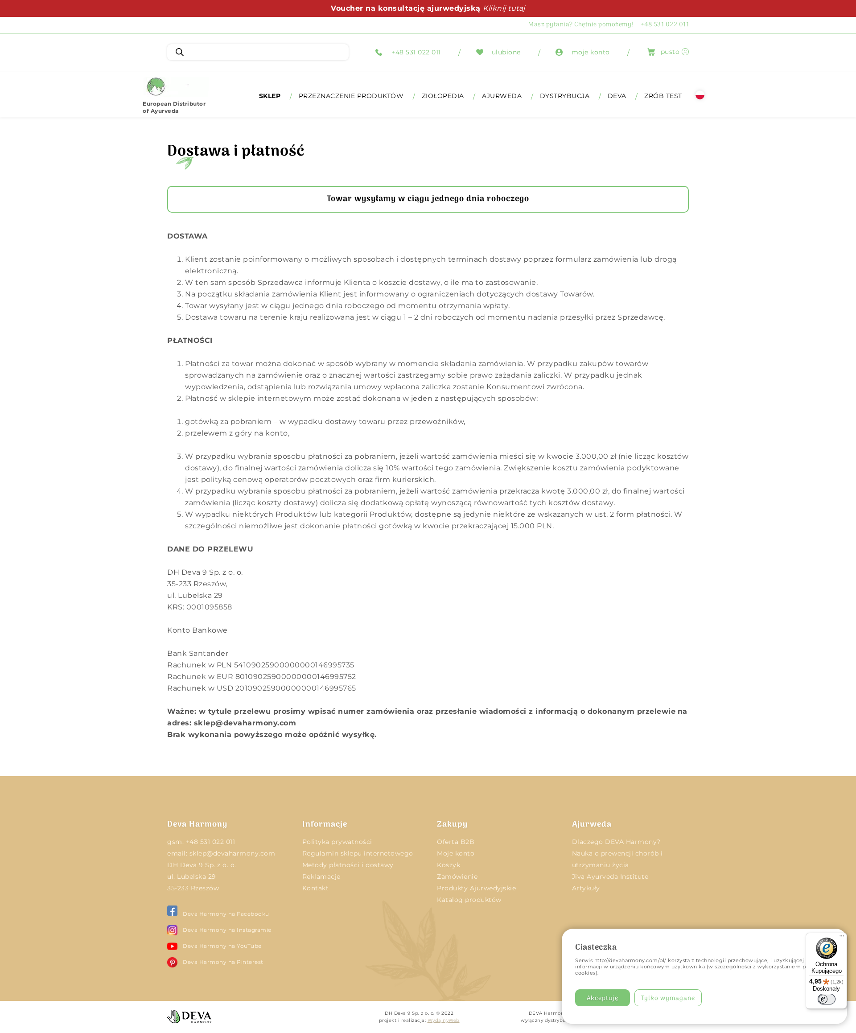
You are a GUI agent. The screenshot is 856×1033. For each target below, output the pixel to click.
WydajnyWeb (444, 1020)
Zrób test (663, 96)
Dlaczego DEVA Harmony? (616, 842)
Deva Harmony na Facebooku (226, 913)
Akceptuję (602, 998)
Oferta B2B (455, 842)
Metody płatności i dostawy (348, 865)
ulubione (506, 52)
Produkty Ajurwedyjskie (476, 888)
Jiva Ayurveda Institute (610, 876)
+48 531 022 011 (416, 52)
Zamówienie (457, 876)
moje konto (591, 52)
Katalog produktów (469, 900)
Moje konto (455, 853)
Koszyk (448, 865)
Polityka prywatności (337, 842)
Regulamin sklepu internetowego (357, 853)
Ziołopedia (443, 96)
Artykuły (586, 888)
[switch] (826, 999)
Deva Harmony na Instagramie (227, 929)
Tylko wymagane (668, 998)
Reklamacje (321, 876)
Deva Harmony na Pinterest (223, 962)
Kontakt (315, 888)
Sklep (270, 96)
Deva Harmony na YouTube (222, 945)
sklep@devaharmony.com (232, 853)
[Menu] (841, 938)
